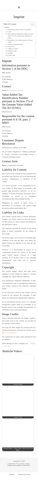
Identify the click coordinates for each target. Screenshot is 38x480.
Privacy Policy (20, 464)
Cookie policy (26, 465)
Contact (9, 31)
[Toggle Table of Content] (31, 24)
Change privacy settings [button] (14, 465)
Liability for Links (12, 51)
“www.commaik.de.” (10, 333)
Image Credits (11, 55)
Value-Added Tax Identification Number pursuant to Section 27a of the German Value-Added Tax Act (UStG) (21, 36)
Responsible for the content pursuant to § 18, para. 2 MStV (20, 41)
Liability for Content (13, 49)
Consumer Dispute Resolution (15, 44)
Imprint (7, 27)
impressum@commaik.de (15, 90)
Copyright (10, 53)
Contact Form (12, 464)
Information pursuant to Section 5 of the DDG (19, 29)
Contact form (11, 46)
